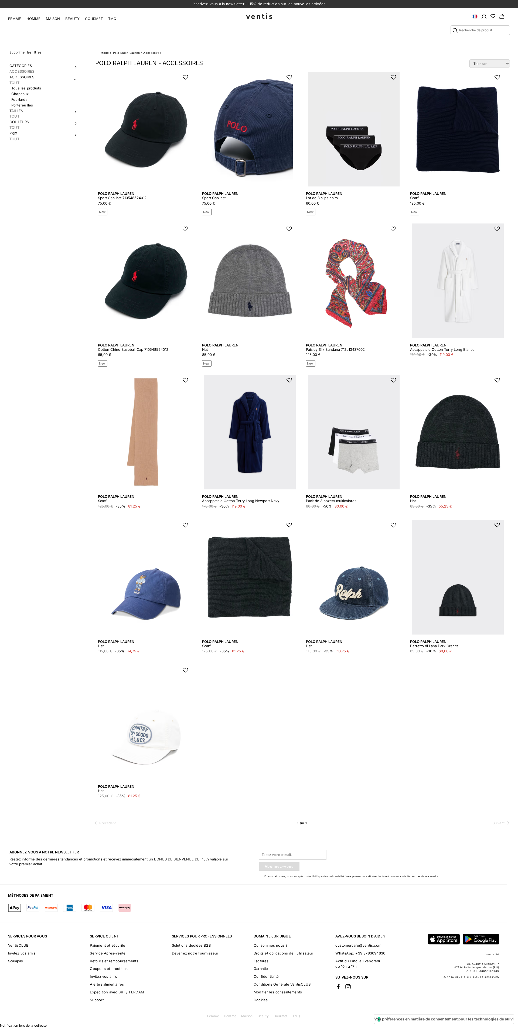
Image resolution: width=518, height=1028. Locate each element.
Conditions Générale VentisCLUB (282, 984)
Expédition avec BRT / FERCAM (117, 992)
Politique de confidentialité (328, 876)
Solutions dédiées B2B (191, 945)
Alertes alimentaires (107, 984)
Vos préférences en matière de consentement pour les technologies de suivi (444, 1019)
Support (96, 1000)
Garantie (261, 968)
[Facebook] (338, 987)
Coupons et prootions (109, 968)
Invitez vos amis (21, 953)
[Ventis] (259, 16)
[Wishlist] (492, 16)
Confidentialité (266, 976)
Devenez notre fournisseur (195, 953)
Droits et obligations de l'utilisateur (283, 953)
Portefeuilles (22, 105)
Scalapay (15, 961)
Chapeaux (20, 94)
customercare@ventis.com (358, 945)
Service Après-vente (107, 953)
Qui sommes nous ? (271, 945)
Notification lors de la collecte (23, 1025)
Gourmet (94, 18)
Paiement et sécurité (107, 945)
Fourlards (19, 99)
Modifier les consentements (278, 992)
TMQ (112, 18)
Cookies (261, 1000)
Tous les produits (26, 88)
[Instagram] (348, 987)
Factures (261, 961)
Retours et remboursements (114, 961)
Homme (33, 18)
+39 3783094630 (370, 953)
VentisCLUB (18, 945)
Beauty (72, 18)
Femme (14, 18)
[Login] (484, 16)
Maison (53, 18)
